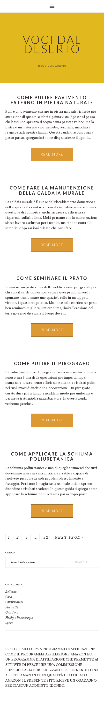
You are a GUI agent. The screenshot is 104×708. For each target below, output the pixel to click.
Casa (8, 597)
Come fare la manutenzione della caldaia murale (52, 190)
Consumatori (14, 602)
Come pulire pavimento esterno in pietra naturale (52, 100)
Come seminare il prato (52, 278)
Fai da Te (11, 607)
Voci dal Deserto (52, 44)
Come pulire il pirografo (52, 363)
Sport (9, 623)
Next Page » (69, 537)
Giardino (11, 612)
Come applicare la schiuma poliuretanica (52, 456)
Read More (52, 154)
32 (46, 537)
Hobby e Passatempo (19, 618)
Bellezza (11, 591)
